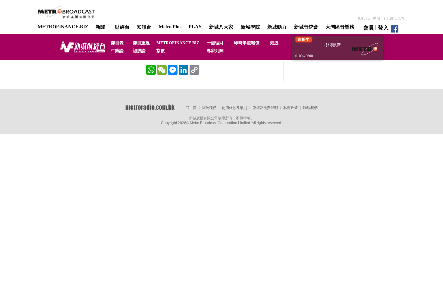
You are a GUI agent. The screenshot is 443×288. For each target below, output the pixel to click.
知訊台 (144, 27)
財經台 (122, 27)
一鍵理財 (215, 43)
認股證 (139, 51)
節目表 (117, 43)
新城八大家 (221, 27)
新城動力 (277, 27)
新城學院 (250, 27)
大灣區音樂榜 (339, 27)
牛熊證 (117, 51)
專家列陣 (215, 51)
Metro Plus (170, 26)
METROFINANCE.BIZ (63, 26)
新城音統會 (306, 27)
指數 (160, 51)
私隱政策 (290, 108)
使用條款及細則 (234, 108)
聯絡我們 (310, 108)
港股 (274, 43)
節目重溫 (141, 43)
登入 (383, 28)
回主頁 (191, 108)
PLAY (195, 26)
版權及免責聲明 (265, 108)
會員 (368, 28)
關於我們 (209, 108)
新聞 (100, 27)
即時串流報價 (246, 43)
